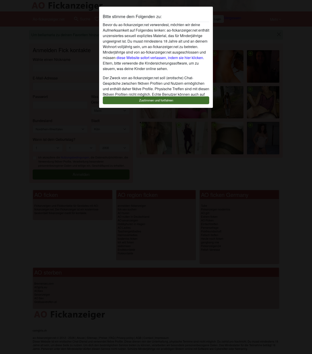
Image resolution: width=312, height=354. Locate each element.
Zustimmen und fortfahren (156, 100)
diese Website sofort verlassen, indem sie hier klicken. (160, 57)
